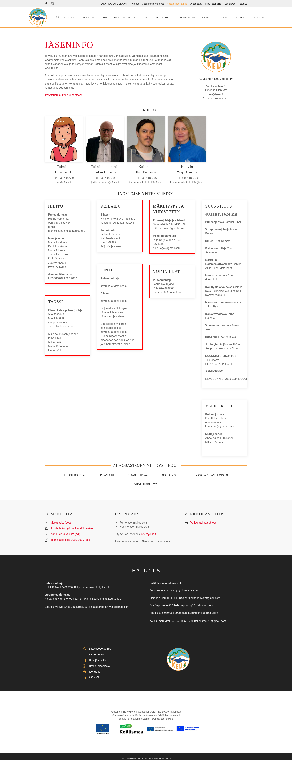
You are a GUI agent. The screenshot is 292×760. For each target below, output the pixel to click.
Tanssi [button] (224, 17)
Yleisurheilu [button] (165, 17)
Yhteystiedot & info (177, 3)
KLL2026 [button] (259, 17)
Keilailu (88, 17)
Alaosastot (196, 3)
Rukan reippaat (138, 475)
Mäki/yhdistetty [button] (125, 17)
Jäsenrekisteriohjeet (153, 3)
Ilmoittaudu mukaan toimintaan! (63, 95)
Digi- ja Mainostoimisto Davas (159, 758)
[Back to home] (38, 17)
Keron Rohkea (74, 475)
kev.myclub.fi (148, 534)
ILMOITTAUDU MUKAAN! (113, 3)
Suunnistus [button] (188, 17)
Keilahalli (69, 17)
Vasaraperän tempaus (212, 475)
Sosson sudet (172, 475)
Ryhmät (135, 3)
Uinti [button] (146, 17)
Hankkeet (241, 17)
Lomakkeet (230, 3)
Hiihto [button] (104, 17)
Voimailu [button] (207, 17)
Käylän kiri (106, 475)
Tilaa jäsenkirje (213, 3)
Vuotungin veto (146, 484)
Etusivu (243, 3)
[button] (57, 17)
